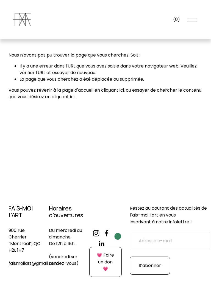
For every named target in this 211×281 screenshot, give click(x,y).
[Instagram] (96, 233)
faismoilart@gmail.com (34, 263)
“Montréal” (20, 243)
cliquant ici (112, 90)
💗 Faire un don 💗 (105, 262)
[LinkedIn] (101, 243)
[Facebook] (106, 233)
